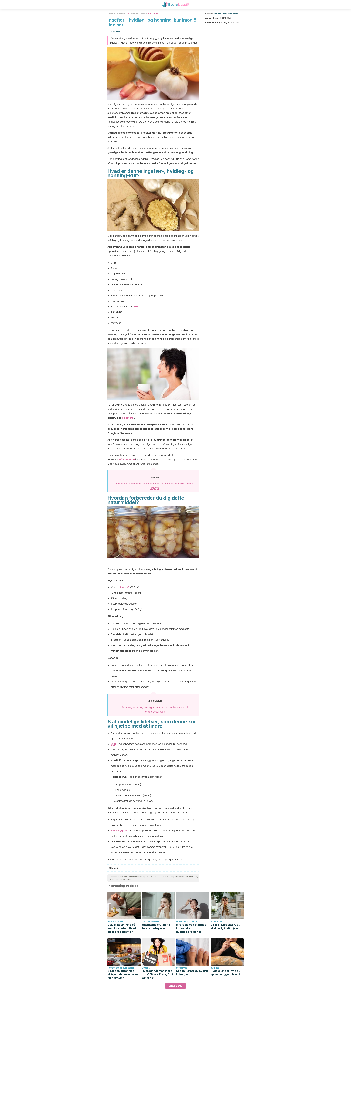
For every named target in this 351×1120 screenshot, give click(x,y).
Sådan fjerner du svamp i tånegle (192, 972)
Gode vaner (122, 13)
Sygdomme (181, 968)
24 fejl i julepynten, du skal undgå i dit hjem (225, 926)
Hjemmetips (216, 922)
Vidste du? (154, 13)
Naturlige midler (115, 922)
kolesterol (128, 417)
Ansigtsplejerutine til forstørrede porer (156, 926)
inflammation (126, 459)
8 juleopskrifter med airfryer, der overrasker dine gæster (123, 974)
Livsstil (144, 13)
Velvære (111, 13)
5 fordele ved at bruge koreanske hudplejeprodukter (191, 928)
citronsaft (124, 587)
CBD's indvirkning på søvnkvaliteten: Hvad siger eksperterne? (121, 928)
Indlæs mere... (175, 986)
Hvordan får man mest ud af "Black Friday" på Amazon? (157, 974)
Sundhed (215, 968)
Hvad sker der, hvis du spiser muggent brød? (225, 972)
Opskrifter (134, 13)
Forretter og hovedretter (120, 968)
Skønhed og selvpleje (153, 922)
